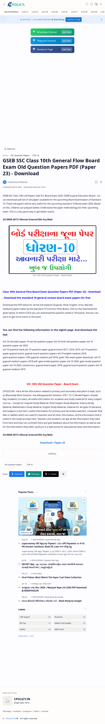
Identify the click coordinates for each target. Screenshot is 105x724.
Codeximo (97, 718)
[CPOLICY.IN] (16, 4)
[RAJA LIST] (47, 583)
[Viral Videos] (37, 573)
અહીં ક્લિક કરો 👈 (73, 19)
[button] (4, 4)
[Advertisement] (52, 78)
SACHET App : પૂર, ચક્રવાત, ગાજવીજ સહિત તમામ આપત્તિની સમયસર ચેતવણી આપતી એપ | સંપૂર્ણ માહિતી (52, 566)
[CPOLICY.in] (17, 182)
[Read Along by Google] (54, 597)
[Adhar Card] (70, 629)
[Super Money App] (52, 539)
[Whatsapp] (7, 711)
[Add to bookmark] (84, 500)
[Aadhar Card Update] (70, 623)
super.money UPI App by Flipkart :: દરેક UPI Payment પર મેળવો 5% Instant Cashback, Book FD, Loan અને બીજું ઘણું (53, 545)
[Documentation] (11, 12)
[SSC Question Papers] (13, 464)
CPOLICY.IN (11, 718)
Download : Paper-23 (52, 442)
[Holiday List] (37, 583)
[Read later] (96, 182)
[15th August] (35, 616)
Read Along (59, 19)
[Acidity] (35, 629)
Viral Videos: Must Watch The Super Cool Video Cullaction (51, 577)
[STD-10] (30, 464)
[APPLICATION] (39, 539)
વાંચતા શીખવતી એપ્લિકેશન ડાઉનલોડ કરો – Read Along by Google (52, 600)
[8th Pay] (35, 623)
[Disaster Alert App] (51, 560)
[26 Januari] (70, 616)
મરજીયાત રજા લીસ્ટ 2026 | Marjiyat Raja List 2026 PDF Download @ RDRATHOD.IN (54, 589)
